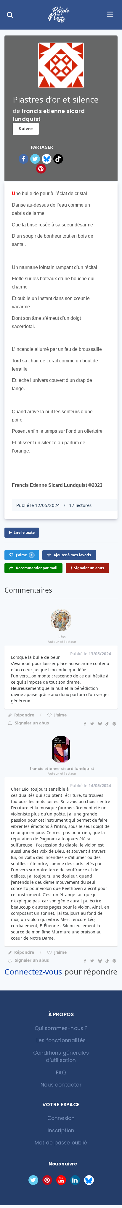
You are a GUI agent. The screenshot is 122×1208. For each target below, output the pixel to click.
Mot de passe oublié (61, 1142)
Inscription (61, 1130)
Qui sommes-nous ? (61, 1028)
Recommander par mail (36, 567)
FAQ (61, 1072)
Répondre (24, 715)
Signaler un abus (89, 567)
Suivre (26, 128)
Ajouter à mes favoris (72, 554)
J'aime (60, 715)
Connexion (61, 1118)
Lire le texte (24, 532)
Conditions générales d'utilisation (61, 1056)
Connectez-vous (33, 971)
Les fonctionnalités (61, 1040)
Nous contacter (61, 1084)
